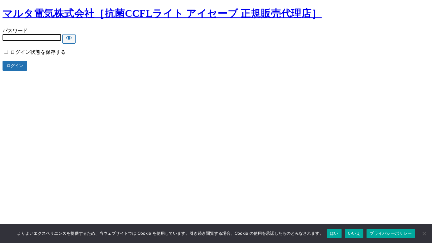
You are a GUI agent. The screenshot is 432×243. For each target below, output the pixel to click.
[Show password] (69, 39)
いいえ (354, 233)
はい (334, 233)
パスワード (15, 30)
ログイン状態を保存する (37, 52)
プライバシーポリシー (391, 233)
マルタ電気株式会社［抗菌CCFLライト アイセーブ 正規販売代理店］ (162, 13)
